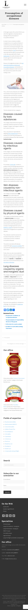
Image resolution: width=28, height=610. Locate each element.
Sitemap (8, 605)
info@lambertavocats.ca (11, 558)
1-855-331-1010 (11, 555)
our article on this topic (9, 262)
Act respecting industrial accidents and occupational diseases (13, 65)
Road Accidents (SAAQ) (10, 422)
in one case (12, 164)
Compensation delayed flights (12, 451)
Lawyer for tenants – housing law (10, 528)
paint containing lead (13, 133)
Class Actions (8, 436)
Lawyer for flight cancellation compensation (13, 537)
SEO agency (18, 605)
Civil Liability (8, 434)
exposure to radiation (17, 245)
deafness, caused (8, 227)
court (14, 50)
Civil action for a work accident (14, 324)
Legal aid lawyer (7, 535)
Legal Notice (13, 605)
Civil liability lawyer (7, 533)
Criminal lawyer (6, 524)
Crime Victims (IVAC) (9, 426)
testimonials (6, 56)
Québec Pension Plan (10, 429)
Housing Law (8, 446)
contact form (5, 602)
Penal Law (7, 441)
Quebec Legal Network (8, 509)
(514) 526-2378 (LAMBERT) (13, 549)
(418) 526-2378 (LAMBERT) (12, 552)
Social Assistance (9, 431)
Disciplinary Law (8, 443)
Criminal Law (8, 439)
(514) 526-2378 (16, 602)
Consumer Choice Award (18, 378)
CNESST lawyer (6, 531)
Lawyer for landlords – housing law (11, 526)
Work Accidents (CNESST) (11, 424)
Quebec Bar (6, 506)
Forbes (4, 511)
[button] (25, 5)
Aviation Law (8, 448)
